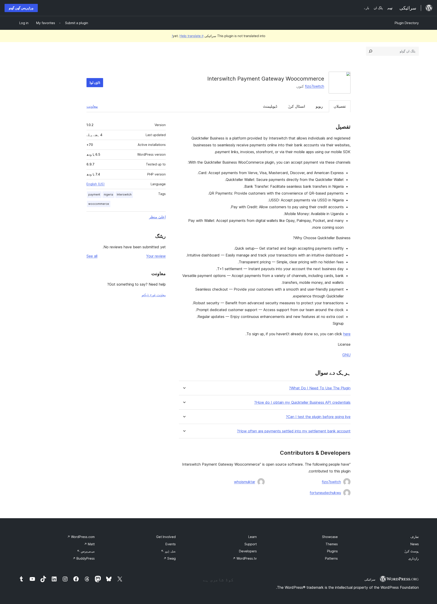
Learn (252, 537)
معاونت (92, 106)
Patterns (331, 558)
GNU (346, 355)
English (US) (95, 184)
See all (91, 256)
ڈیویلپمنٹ (270, 106)
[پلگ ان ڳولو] (370, 51)
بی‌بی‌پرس (86, 551)
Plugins (332, 551)
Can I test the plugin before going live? (318, 417)
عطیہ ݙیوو (168, 551)
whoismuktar (244, 482)
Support (250, 544)
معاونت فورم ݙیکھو (154, 294)
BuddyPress (84, 558)
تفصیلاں (340, 106)
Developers (248, 551)
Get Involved (166, 537)
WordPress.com (81, 537)
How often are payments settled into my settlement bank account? (294, 431)
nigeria (108, 194)
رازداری (413, 558)
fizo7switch (314, 86)
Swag (169, 558)
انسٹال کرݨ (296, 106)
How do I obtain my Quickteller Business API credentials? (302, 402)
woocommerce (98, 204)
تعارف (414, 537)
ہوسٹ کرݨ (411, 551)
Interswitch (124, 194)
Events (170, 544)
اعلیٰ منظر (157, 217)
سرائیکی (369, 579)
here (347, 334)
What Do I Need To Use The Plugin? (320, 388)
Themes (331, 544)
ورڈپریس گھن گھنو (21, 8)
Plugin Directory (407, 23)
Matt (89, 544)
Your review (156, 256)
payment (94, 194)
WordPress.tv (245, 558)
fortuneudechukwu (325, 492)
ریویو (319, 106)
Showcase (330, 537)
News (414, 544)
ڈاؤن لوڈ (94, 82)
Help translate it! (187, 36)
